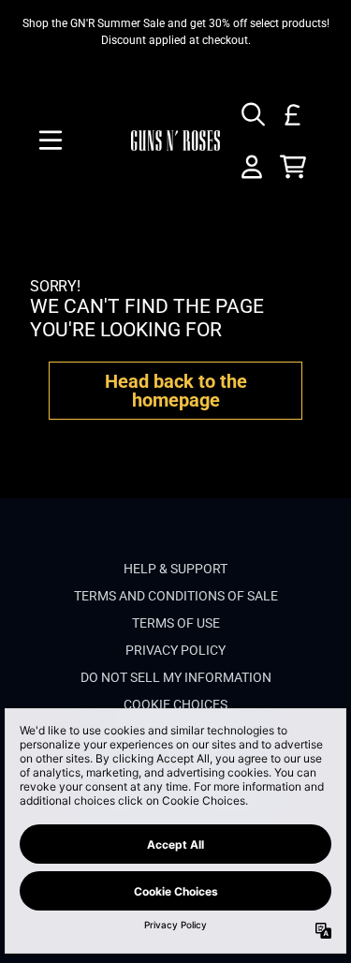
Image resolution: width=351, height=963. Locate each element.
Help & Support (175, 568)
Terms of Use (176, 622)
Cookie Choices (175, 704)
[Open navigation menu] (50, 140)
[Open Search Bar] (252, 114)
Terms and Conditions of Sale (176, 595)
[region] (175, 32)
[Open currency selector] (293, 114)
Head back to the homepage (176, 390)
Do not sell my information (175, 677)
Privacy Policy (175, 650)
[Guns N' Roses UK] (176, 140)
